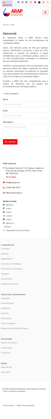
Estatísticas (6, 308)
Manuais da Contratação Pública (14, 328)
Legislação (5, 298)
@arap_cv (10, 223)
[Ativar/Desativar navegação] (45, 12)
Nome (5, 99)
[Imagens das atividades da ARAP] (35, 2)
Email (5, 110)
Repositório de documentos (18, 230)
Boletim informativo (9, 343)
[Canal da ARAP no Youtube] (22, 2)
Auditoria (4, 254)
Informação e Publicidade (11, 269)
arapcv (9, 208)
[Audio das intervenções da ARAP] (30, 2)
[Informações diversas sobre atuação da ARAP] (26, 2)
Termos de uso (8, 405)
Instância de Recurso (9, 284)
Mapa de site (6, 367)
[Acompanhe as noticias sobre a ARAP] (18, 2)
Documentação (7, 303)
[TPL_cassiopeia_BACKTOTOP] (45, 411)
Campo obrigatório (11, 94)
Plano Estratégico (8, 323)
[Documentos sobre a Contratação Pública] (43, 2)
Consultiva (5, 249)
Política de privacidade (25, 405)
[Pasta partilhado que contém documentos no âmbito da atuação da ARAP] (47, 2)
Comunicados (7, 348)
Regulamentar (7, 259)
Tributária (5, 274)
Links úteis (5, 372)
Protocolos (5, 353)
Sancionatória (6, 279)
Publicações (6, 318)
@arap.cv (10, 205)
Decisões (5, 313)
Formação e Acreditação (11, 264)
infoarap (7, 227)
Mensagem (8, 122)
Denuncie (7, 5)
